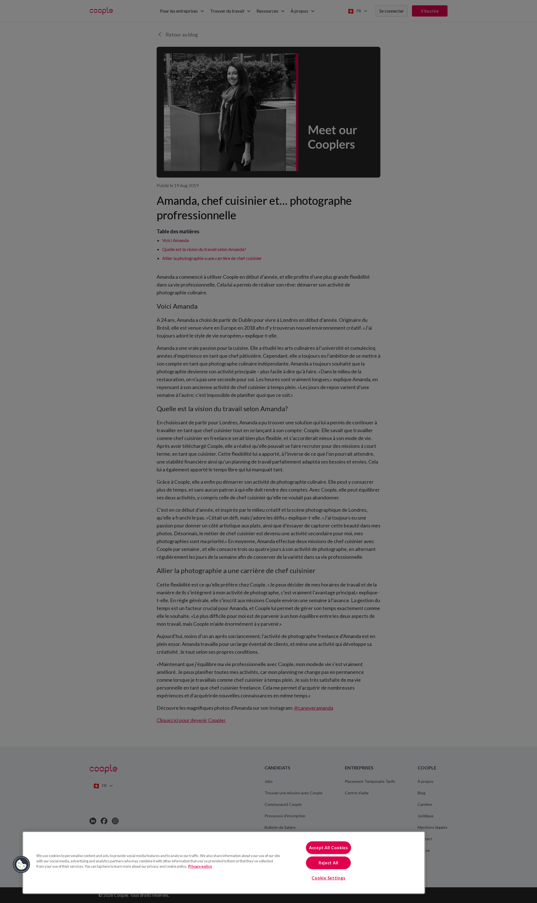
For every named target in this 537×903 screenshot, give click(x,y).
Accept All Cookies (328, 847)
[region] (223, 862)
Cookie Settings (328, 878)
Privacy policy (200, 866)
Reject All (328, 862)
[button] (21, 865)
